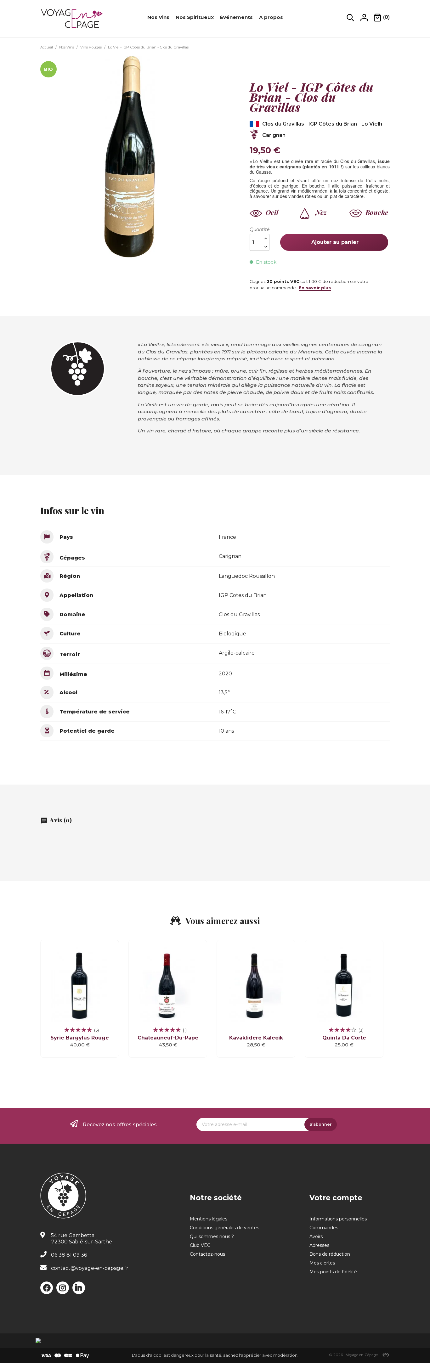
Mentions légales (208, 1219)
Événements (236, 17)
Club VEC (200, 1245)
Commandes (323, 1228)
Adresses (319, 1245)
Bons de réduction (329, 1254)
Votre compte (335, 1197)
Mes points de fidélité (333, 1272)
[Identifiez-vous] (364, 17)
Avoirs (316, 1236)
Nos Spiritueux (195, 17)
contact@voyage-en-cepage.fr (89, 1268)
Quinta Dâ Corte (344, 1038)
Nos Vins (158, 17)
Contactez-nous (207, 1254)
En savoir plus (315, 287)
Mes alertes (322, 1263)
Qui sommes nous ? (212, 1236)
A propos (271, 17)
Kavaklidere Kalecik (256, 1038)
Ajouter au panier (334, 242)
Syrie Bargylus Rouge (79, 1038)
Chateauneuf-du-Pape (168, 1038)
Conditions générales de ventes (224, 1228)
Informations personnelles (338, 1219)
